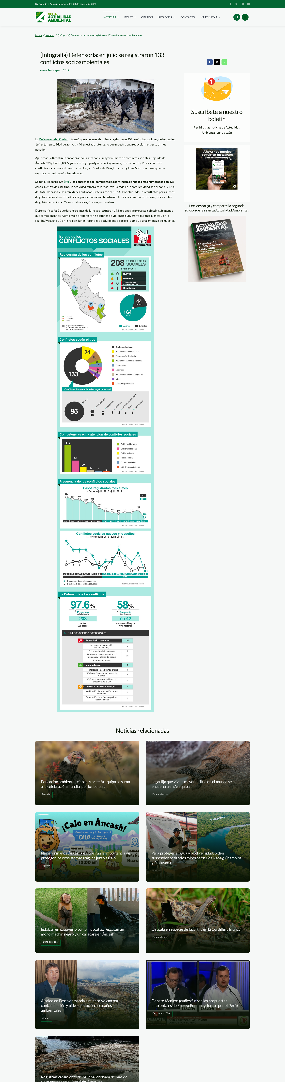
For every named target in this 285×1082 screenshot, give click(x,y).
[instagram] (242, 4)
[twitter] (236, 4)
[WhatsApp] (224, 62)
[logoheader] (53, 13)
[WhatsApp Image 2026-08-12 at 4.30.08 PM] (217, 218)
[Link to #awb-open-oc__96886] (236, 17)
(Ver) (67, 181)
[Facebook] (209, 62)
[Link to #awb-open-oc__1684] (245, 17)
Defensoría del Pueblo (53, 139)
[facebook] (230, 4)
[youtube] (248, 4)
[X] (217, 62)
